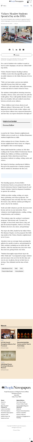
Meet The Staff (4, 405)
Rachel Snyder (22, 348)
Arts (18, 340)
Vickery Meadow (19, 271)
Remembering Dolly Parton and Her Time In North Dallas (24, 344)
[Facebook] (9, 49)
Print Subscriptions (5, 410)
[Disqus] (16, 296)
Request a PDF (4, 414)
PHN (21, 268)
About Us (3, 402)
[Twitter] (13, 49)
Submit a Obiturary (21, 414)
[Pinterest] (20, 49)
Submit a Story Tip (5, 416)
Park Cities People (20, 402)
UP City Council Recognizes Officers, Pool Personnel (8, 344)
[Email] (23, 49)
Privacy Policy (16, 430)
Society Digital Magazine (22, 405)
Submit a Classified (21, 412)
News (2, 340)
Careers (3, 404)
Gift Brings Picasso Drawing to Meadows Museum (7, 365)
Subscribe (26, 5)
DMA (16, 268)
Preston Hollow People (7, 271)
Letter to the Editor (5, 409)
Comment (17, 55)
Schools (2, 362)
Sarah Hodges (5, 348)
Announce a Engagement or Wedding (23, 417)
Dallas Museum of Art (7, 268)
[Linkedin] (16, 49)
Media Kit (18, 409)
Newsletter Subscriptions (7, 412)
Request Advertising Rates (23, 410)
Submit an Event (5, 418)
